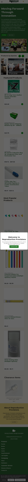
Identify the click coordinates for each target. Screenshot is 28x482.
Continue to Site (14, 246)
